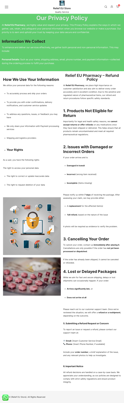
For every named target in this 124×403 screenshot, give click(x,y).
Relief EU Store (62, 8)
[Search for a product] (105, 7)
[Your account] (111, 6)
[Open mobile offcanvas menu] (6, 6)
